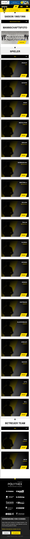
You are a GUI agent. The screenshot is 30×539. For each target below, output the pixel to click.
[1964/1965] (3, 16)
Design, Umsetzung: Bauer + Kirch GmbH (15, 536)
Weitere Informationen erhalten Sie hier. (11, 529)
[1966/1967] (27, 16)
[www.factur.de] (15, 2)
